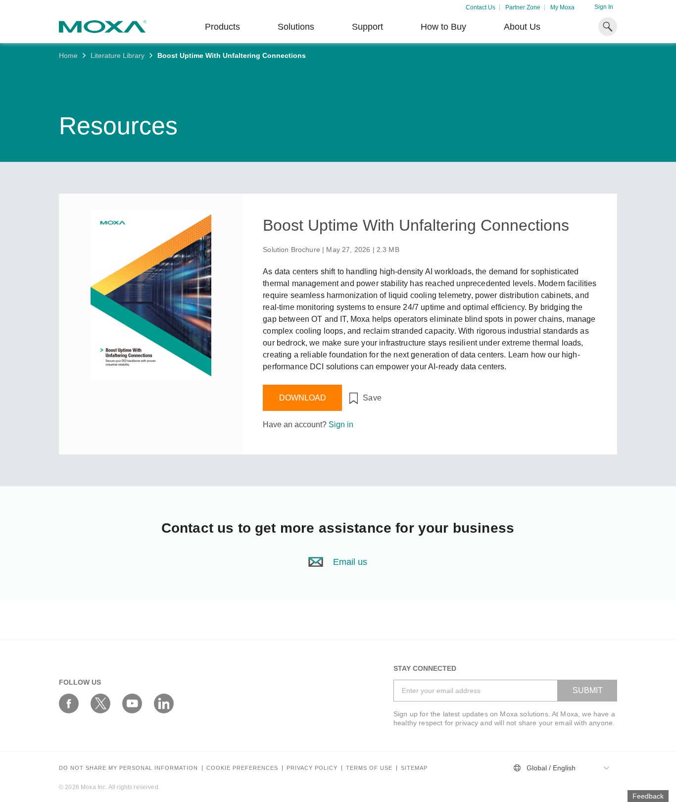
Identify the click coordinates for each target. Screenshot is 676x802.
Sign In (603, 7)
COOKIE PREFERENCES (242, 768)
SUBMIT (588, 690)
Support (367, 27)
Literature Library (118, 55)
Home (68, 55)
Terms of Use (369, 768)
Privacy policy (312, 768)
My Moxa (562, 7)
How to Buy (443, 27)
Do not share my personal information (128, 768)
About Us (522, 27)
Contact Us (480, 7)
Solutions (296, 27)
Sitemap (414, 768)
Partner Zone (522, 7)
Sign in (341, 424)
